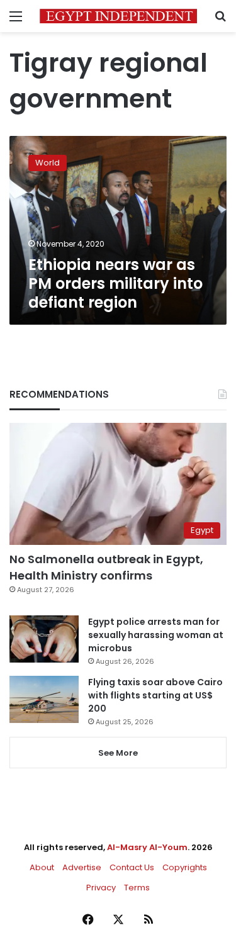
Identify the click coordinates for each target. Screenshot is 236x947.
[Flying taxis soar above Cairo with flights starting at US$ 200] (44, 699)
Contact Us (132, 867)
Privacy (101, 888)
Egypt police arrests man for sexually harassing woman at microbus (155, 634)
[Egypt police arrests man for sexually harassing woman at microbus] (44, 639)
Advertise (81, 867)
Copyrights (184, 867)
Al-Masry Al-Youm (147, 847)
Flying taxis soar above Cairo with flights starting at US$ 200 (155, 695)
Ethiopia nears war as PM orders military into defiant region (115, 283)
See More (118, 753)
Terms (137, 888)
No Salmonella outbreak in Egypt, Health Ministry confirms (106, 567)
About (42, 867)
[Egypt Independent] (118, 16)
